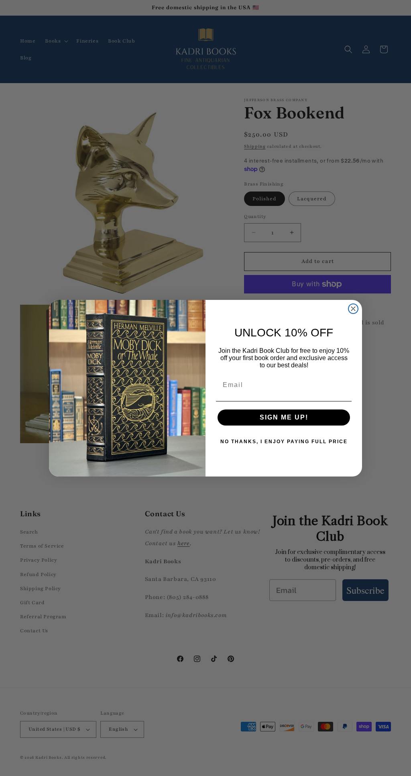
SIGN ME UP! (284, 417)
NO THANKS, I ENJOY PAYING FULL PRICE (284, 441)
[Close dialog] (353, 309)
